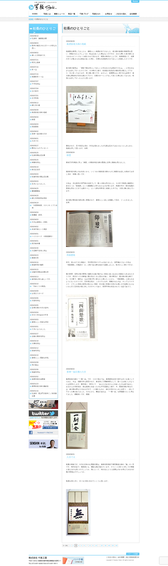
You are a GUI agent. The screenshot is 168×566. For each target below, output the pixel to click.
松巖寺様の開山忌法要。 (41, 177)
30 (105, 546)
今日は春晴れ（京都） (40, 222)
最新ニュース (59, 14)
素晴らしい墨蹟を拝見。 (41, 358)
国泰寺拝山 (36, 351)
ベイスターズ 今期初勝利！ (42, 236)
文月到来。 (36, 98)
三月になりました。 (39, 329)
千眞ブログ (84, 14)
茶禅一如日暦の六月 (39, 134)
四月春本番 (36, 243)
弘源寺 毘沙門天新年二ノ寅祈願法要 (44, 394)
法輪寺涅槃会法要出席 (40, 272)
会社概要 (133, 14)
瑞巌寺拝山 (36, 372)
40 (109, 546)
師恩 (33, 119)
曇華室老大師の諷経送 (40, 386)
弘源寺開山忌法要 (38, 155)
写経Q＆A (96, 14)
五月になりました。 (39, 184)
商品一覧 (71, 14)
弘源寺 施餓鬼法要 (39, 38)
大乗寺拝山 (36, 343)
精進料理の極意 (38, 265)
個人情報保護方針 (132, 557)
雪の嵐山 (35, 365)
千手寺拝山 (36, 84)
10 (96, 546)
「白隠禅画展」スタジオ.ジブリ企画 (44, 206)
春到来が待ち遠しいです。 (42, 279)
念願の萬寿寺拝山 (38, 336)
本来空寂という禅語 (39, 229)
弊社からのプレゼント (40, 148)
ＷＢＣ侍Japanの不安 (40, 315)
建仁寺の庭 (36, 105)
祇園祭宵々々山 (38, 77)
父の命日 (35, 91)
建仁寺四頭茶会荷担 (39, 198)
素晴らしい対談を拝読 (40, 322)
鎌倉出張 (35, 258)
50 (113, 546)
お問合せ (108, 14)
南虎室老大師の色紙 (39, 112)
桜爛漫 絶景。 (38, 215)
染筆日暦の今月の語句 (40, 308)
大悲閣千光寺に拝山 (39, 251)
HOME (35, 14)
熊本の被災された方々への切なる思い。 (44, 47)
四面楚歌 (35, 127)
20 (102, 546)
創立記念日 (36, 169)
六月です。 (36, 141)
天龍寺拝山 (36, 300)
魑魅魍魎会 (36, 191)
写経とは (47, 14)
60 (116, 546)
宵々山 (34, 70)
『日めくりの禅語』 (39, 286)
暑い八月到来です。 (39, 55)
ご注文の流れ (121, 14)
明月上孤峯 (36, 62)
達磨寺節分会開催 (38, 379)
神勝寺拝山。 (37, 162)
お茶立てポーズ (38, 293)
